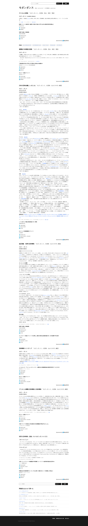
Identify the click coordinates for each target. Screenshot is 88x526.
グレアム (54, 138)
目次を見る (25, 109)
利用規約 (53, 518)
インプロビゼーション (37, 45)
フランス (65, 163)
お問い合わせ (67, 518)
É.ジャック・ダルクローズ (37, 277)
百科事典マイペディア (25, 348)
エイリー (34, 214)
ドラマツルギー (27, 154)
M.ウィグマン (22, 257)
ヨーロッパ (53, 161)
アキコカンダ (52, 45)
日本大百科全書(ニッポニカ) (27, 85)
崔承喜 (37, 361)
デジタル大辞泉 (23, 13)
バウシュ (49, 216)
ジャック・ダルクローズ (44, 361)
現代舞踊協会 (61, 190)
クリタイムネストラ (38, 141)
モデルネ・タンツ (44, 257)
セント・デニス (24, 138)
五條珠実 (64, 214)
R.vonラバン (53, 279)
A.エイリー (21, 312)
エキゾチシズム (37, 138)
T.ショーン (61, 296)
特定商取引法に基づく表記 (60, 518)
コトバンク (24, 4)
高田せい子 (48, 178)
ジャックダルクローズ (27, 45)
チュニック (54, 266)
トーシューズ (56, 95)
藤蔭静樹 (58, 216)
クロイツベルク (54, 214)
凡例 (38, 61)
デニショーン (53, 361)
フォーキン (34, 270)
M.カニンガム (37, 310)
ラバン (54, 355)
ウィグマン (52, 111)
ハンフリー (60, 138)
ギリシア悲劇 (24, 141)
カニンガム (52, 147)
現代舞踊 (44, 163)
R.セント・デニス (46, 295)
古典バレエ (26, 94)
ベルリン (45, 186)
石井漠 (25, 214)
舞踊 (62, 216)
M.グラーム (61, 257)
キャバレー (47, 114)
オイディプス (33, 143)
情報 (37, 61)
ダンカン (30, 95)
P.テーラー (43, 310)
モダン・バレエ (47, 405)
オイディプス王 (47, 141)
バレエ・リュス (45, 45)
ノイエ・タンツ (28, 98)
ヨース (65, 216)
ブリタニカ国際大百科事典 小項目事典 (30, 389)
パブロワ (39, 270)
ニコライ (44, 216)
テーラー (40, 216)
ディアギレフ (59, 45)
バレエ (28, 18)
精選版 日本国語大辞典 (25, 49)
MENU (20, 1)
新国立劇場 (23, 198)
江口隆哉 (39, 214)
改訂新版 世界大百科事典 (26, 243)
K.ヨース (31, 286)
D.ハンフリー (59, 299)
